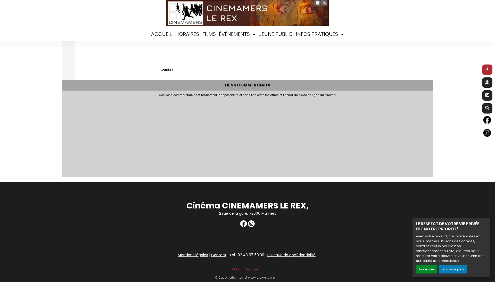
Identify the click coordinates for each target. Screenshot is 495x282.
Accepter (426, 269)
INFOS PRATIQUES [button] (317, 34)
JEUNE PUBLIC (276, 34)
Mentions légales (193, 254)
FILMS (209, 34)
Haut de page (246, 269)
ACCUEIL (161, 34)
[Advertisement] (216, 135)
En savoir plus (453, 269)
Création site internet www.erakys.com (245, 278)
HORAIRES (187, 34)
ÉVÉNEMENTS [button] (235, 34)
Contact (218, 254)
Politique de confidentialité (291, 254)
